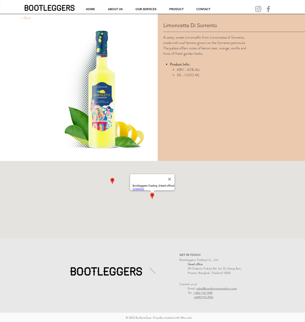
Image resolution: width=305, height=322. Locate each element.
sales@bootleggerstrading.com (216, 288)
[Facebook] (268, 9)
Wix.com (186, 318)
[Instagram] (258, 9)
